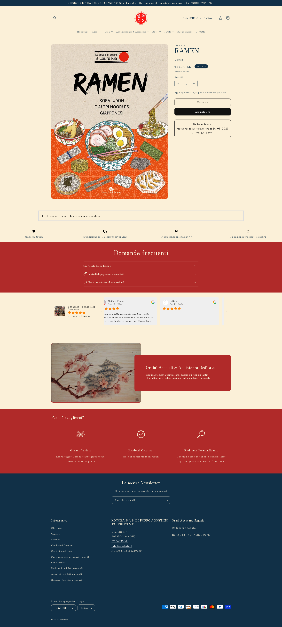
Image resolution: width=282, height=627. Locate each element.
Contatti (55, 533)
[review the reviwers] (136, 302)
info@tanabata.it (121, 546)
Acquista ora (202, 111)
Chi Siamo (56, 527)
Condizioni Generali (62, 545)
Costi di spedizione (61, 551)
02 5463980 (119, 541)
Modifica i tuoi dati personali (67, 568)
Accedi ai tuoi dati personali (66, 574)
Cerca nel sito (59, 562)
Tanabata (64, 619)
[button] (54, 18)
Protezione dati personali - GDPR (70, 556)
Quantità (178, 77)
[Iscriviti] (166, 500)
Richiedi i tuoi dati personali (66, 579)
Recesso (55, 539)
